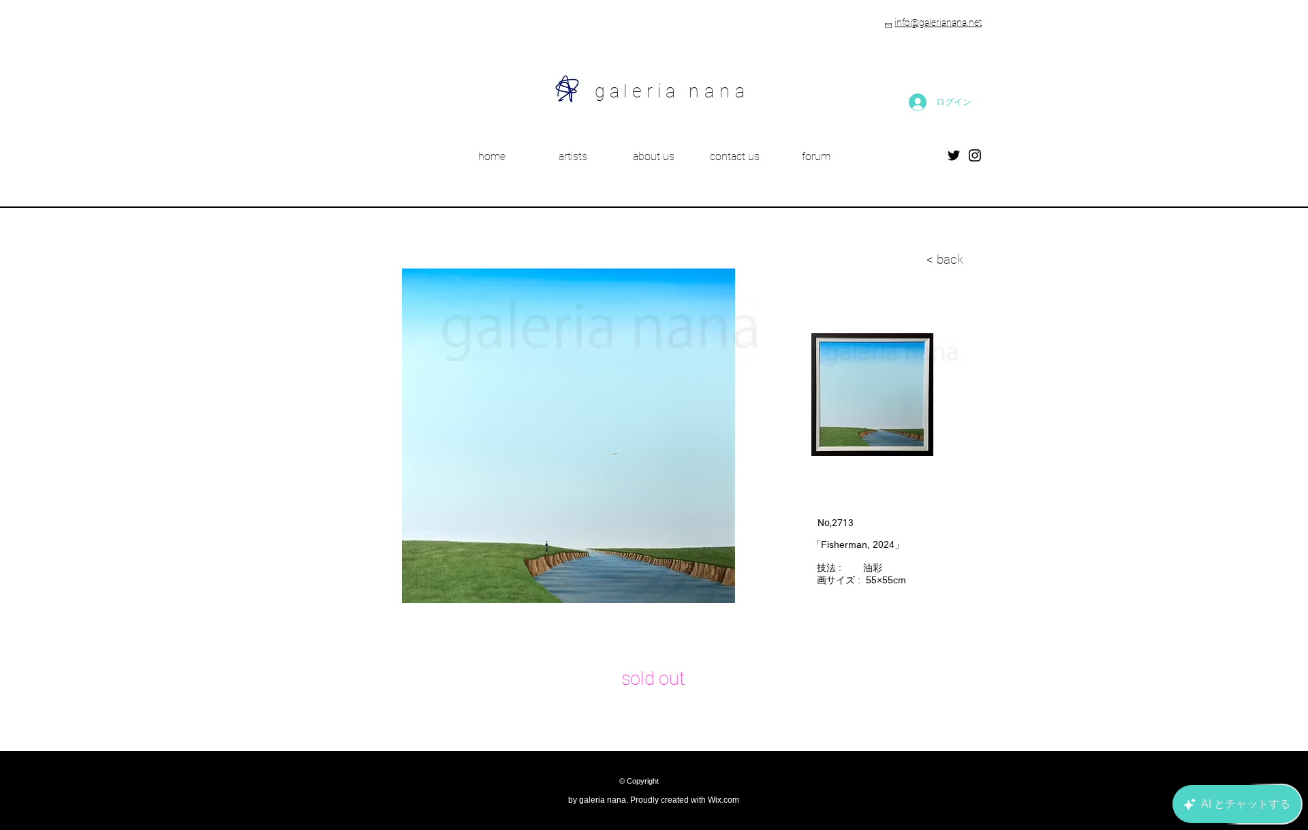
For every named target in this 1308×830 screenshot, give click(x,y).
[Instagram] (975, 155)
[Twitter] (954, 155)
